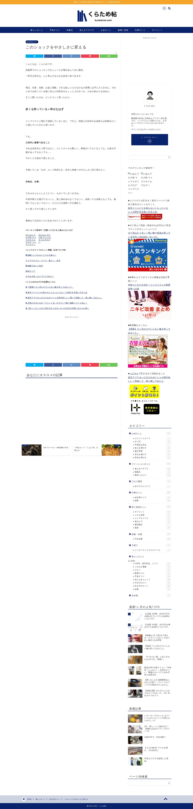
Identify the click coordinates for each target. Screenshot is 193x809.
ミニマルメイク (152, 518)
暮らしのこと (36, 30)
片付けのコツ (152, 583)
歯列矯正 (152, 525)
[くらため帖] (96, 23)
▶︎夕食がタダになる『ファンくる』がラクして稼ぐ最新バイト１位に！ (56, 303)
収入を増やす (152, 448)
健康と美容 (123, 30)
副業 (152, 501)
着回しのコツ (152, 475)
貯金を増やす (152, 458)
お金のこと (106, 30)
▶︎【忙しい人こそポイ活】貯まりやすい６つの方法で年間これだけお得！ (57, 308)
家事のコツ (152, 573)
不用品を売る (152, 445)
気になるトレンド (152, 580)
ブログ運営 (150, 481)
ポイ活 (152, 442)
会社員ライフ (152, 497)
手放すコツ (55, 30)
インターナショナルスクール (152, 550)
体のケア (152, 521)
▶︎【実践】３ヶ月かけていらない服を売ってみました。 (50, 287)
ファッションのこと (151, 464)
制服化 (70, 30)
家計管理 (152, 451)
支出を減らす (152, 454)
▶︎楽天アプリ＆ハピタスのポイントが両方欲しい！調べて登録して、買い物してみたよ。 (64, 298)
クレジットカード (152, 438)
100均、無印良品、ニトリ (152, 563)
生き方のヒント (32, 42)
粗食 (152, 528)
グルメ (152, 570)
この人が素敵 (152, 567)
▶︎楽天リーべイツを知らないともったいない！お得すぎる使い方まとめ (56, 293)
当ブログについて (152, 486)
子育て (150, 545)
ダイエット (157, 30)
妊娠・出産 (151, 534)
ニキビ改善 (152, 515)
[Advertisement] (49, 338)
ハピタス (133, 373)
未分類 (150, 595)
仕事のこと (140, 30)
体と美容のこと (151, 507)
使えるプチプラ (87, 30)
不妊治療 (152, 539)
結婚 (152, 589)
